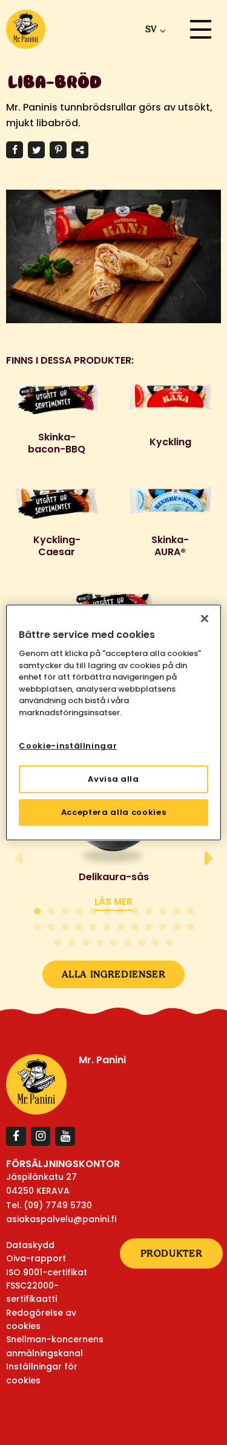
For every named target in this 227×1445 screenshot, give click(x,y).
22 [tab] (162, 925)
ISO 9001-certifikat (46, 1272)
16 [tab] (79, 925)
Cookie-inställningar (68, 745)
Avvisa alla (113, 779)
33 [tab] (169, 941)
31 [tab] (141, 941)
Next (209, 858)
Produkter (171, 1253)
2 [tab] (51, 909)
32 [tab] (155, 941)
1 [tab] (37, 909)
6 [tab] (107, 909)
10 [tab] (162, 909)
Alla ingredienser (114, 974)
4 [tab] (79, 909)
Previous (18, 858)
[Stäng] (204, 618)
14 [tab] (51, 925)
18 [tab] (107, 925)
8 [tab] (135, 909)
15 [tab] (65, 925)
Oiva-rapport (36, 1258)
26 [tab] (72, 941)
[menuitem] (153, 29)
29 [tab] (113, 941)
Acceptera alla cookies (113, 812)
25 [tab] (58, 941)
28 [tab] (100, 941)
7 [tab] (121, 909)
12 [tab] (190, 909)
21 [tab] (149, 925)
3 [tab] (65, 909)
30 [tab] (127, 941)
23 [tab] (176, 925)
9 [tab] (149, 909)
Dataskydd (30, 1245)
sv (150, 29)
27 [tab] (86, 941)
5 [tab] (93, 909)
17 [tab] (93, 925)
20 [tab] (135, 925)
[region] (113, 722)
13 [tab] (37, 925)
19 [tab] (121, 925)
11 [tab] (176, 909)
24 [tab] (190, 925)
